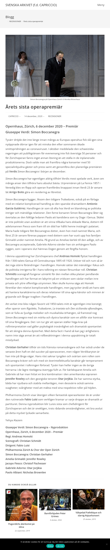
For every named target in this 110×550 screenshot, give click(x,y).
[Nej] (106, 544)
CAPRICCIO (13, 116)
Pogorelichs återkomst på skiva (21, 525)
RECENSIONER (54, 116)
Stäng (50, 546)
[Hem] (6, 21)
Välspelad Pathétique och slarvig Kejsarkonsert (88, 514)
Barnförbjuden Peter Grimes (55, 515)
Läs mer (60, 546)
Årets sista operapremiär (33, 21)
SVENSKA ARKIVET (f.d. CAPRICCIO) (31, 5)
